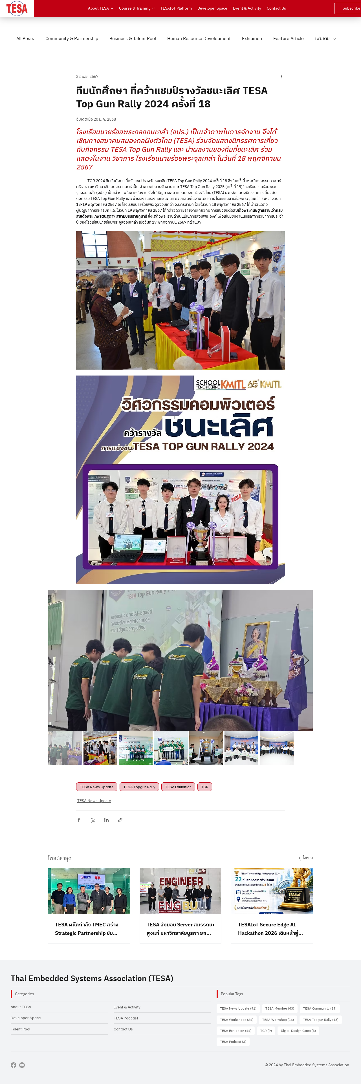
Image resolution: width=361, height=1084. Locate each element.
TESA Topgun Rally (139, 786)
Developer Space (26, 1017)
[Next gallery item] (306, 660)
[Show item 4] (171, 748)
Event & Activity (127, 1006)
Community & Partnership (71, 39)
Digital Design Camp (300, 1031)
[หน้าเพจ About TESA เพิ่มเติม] (112, 8)
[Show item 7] (277, 748)
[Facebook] (13, 1065)
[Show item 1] (65, 748)
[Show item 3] (136, 748)
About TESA (21, 1006)
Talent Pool (20, 1028)
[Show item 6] (241, 748)
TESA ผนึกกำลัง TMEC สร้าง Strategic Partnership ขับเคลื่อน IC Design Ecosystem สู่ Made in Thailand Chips (87, 929)
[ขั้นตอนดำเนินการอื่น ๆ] (281, 76)
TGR (204, 786)
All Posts (25, 39)
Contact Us (123, 1028)
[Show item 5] (206, 748)
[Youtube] (22, 1065)
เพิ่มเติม (322, 39)
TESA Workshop (279, 1020)
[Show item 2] (100, 748)
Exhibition (252, 39)
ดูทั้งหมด (306, 858)
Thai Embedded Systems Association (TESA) (92, 978)
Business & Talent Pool (132, 39)
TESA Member (281, 1008)
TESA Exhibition (178, 786)
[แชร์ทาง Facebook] (79, 820)
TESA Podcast (126, 1017)
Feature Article (288, 39)
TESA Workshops (238, 1020)
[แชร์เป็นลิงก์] (120, 820)
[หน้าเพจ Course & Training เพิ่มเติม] (153, 8)
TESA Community (321, 1008)
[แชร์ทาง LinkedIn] (106, 820)
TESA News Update (97, 786)
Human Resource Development (199, 39)
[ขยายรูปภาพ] (180, 660)
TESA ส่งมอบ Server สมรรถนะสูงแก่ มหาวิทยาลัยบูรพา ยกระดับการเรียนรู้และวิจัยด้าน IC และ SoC (180, 929)
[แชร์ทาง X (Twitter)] (92, 820)
